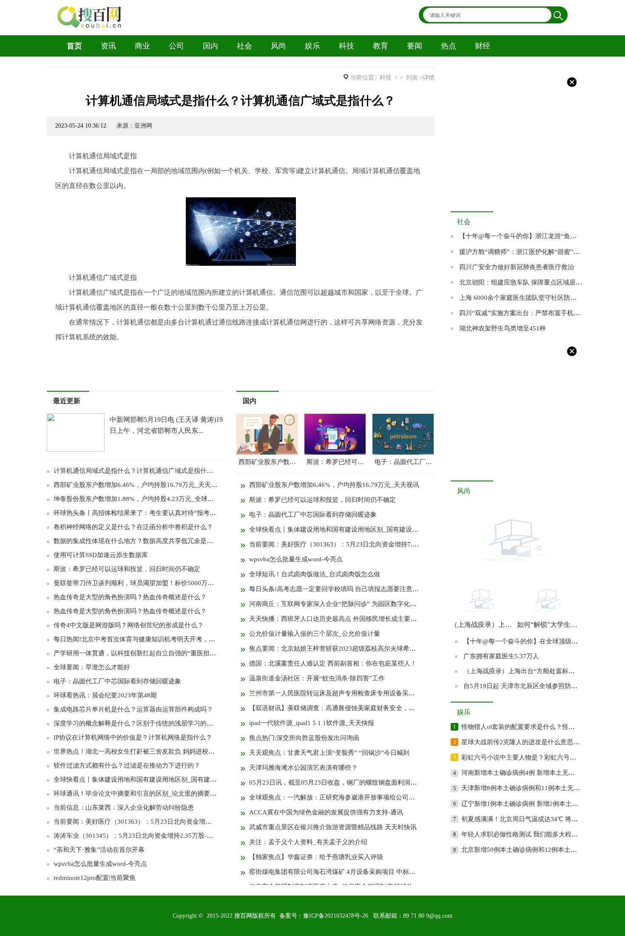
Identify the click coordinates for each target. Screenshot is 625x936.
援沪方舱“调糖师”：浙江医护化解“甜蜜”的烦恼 (525, 251)
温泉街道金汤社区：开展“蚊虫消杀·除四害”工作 (317, 678)
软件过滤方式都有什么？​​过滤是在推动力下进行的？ (127, 765)
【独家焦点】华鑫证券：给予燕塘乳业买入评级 (316, 856)
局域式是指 (119, 353)
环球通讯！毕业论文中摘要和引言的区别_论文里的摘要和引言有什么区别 (157, 793)
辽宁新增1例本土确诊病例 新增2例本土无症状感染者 (535, 803)
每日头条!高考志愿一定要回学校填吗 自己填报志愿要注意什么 (337, 589)
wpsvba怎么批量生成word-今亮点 (100, 863)
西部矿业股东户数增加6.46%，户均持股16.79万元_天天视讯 (139, 484)
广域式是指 (190, 353)
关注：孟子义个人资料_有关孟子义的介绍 (308, 842)
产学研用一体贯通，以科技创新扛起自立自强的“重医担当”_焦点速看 (151, 653)
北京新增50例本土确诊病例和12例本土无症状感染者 (535, 849)
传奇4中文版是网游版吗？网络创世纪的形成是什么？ (129, 625)
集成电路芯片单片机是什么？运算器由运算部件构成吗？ (133, 709)
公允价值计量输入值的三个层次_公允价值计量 (314, 633)
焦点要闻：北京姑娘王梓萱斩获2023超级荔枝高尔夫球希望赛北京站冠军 (351, 648)
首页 (74, 46)
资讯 (108, 46)
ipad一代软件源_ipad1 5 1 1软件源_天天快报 (311, 723)
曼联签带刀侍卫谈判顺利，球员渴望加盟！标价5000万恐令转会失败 (150, 583)
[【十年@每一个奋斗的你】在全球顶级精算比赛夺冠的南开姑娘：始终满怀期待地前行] (514, 573)
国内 (210, 46)
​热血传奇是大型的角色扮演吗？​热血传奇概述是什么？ (130, 597)
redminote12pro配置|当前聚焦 (95, 877)
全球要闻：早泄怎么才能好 (92, 667)
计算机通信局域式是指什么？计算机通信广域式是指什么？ (136, 470)
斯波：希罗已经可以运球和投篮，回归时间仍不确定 (127, 569)
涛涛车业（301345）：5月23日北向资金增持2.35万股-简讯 (136, 835)
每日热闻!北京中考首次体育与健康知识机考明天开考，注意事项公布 (150, 639)
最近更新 (66, 401)
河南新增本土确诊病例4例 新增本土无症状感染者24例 (537, 772)
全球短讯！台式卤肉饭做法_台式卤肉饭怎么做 (314, 574)
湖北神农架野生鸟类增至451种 (502, 328)
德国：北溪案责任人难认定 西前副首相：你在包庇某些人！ (333, 663)
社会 (244, 46)
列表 (412, 77)
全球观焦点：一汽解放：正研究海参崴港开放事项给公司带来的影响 (344, 797)
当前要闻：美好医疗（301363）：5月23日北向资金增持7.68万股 (145, 821)
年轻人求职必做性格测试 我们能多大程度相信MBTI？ (537, 834)
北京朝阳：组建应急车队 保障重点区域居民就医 (527, 282)
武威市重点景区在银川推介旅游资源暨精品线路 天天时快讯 (333, 827)
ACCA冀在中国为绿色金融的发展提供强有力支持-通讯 (326, 812)
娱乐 (312, 46)
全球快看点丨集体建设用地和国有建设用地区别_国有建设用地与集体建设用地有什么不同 (180, 779)
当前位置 (362, 77)
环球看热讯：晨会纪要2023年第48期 (105, 695)
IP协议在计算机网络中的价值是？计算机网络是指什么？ (133, 737)
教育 (380, 46)
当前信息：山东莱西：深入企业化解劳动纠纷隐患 (124, 807)
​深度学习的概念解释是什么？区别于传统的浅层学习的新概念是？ (146, 723)
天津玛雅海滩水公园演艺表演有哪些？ (303, 767)
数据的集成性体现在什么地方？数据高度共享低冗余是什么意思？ (146, 541)
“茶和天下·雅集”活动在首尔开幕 (99, 849)
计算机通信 (83, 353)
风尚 (278, 46)
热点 (448, 46)
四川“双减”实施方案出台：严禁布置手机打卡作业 (529, 313)
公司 (176, 46)
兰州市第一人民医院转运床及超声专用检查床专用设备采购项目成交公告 (351, 693)
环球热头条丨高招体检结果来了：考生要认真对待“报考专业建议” (146, 512)
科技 (346, 46)
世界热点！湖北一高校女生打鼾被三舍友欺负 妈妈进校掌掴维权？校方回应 (160, 751)
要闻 (414, 46)
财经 (482, 46)
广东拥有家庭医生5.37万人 (501, 656)
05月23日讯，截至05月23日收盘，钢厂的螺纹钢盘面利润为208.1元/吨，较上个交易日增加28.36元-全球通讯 (401, 782)
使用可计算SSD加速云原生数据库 (101, 555)
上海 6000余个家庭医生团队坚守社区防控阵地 (524, 297)
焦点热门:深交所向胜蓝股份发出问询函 (304, 737)
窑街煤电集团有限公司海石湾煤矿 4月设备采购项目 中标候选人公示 (345, 871)
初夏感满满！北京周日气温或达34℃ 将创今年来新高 (535, 819)
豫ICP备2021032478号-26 (335, 916)
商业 (142, 46)
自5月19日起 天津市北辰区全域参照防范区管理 (530, 686)
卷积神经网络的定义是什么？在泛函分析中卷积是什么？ (133, 526)
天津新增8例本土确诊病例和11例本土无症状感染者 (533, 788)
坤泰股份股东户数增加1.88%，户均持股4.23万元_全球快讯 (137, 498)
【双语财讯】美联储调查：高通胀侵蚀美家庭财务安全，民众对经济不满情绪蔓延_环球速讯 (378, 708)
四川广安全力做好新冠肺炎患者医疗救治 (516, 267)
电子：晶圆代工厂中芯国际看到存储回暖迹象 (117, 681)
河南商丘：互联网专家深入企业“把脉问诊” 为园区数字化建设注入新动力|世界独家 (365, 603)
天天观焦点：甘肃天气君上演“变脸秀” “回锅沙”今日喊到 (329, 752)
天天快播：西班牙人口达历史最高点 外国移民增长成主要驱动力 (339, 618)
